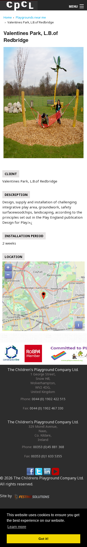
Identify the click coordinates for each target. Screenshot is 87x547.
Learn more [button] (16, 527)
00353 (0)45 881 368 (48, 447)
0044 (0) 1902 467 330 (46, 408)
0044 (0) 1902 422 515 (48, 399)
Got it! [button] (43, 539)
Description (16, 194)
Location (13, 257)
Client (11, 174)
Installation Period (24, 236)
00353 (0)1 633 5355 (46, 456)
